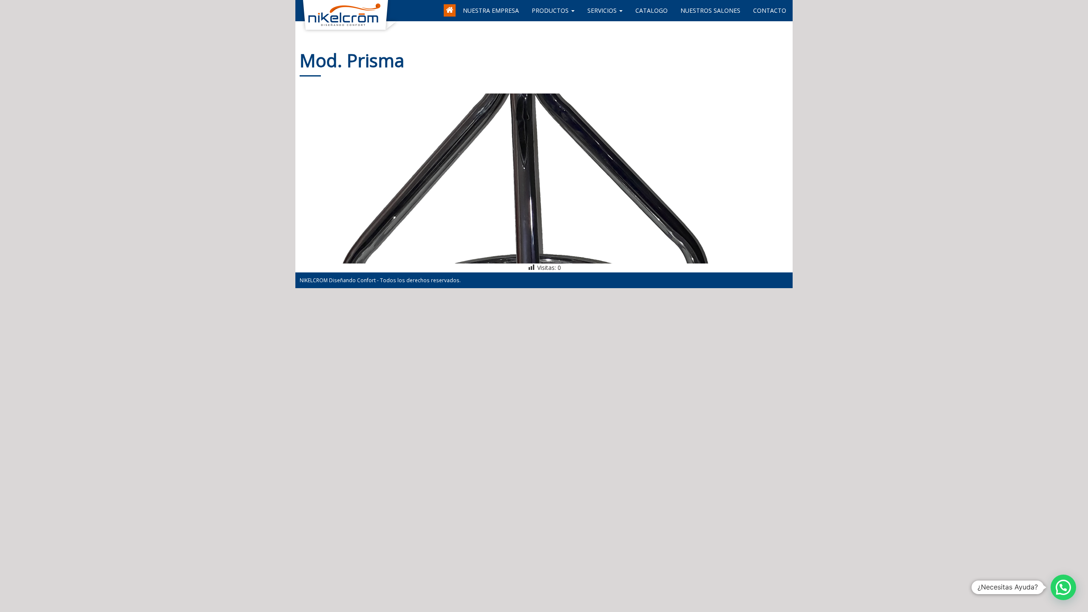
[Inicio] (450, 6)
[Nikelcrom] (301, 10)
